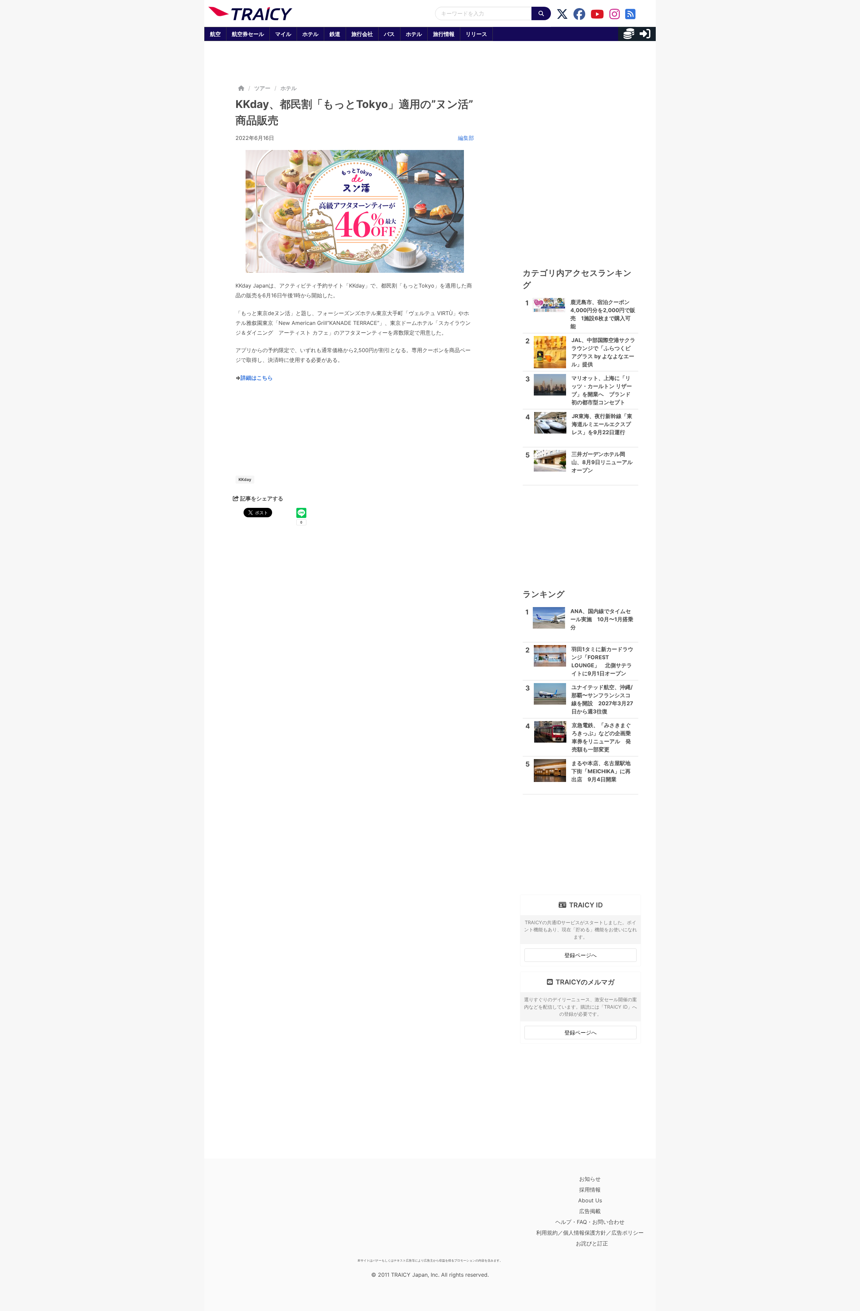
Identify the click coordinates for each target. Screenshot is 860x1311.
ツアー (262, 88)
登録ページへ (580, 955)
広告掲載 (590, 1211)
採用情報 (590, 1189)
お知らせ (590, 1178)
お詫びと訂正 (592, 1243)
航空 (215, 34)
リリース (476, 34)
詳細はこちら (257, 377)
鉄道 (335, 34)
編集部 (466, 138)
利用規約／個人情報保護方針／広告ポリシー (590, 1232)
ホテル (310, 34)
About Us (590, 1200)
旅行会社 (362, 34)
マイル (283, 34)
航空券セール (248, 34)
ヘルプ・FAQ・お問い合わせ (590, 1222)
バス (389, 34)
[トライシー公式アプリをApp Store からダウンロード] (247, 1214)
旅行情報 (444, 34)
